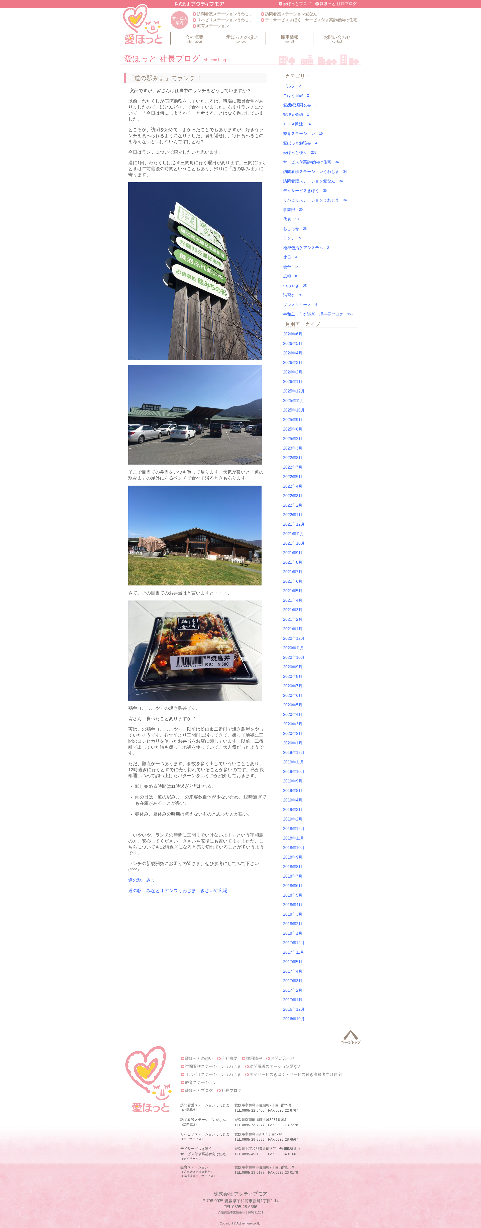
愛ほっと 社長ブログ (338, 4)
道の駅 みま (141, 880)
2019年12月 (294, 752)
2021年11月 (293, 534)
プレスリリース (300, 305)
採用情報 (290, 39)
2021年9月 (292, 553)
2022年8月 (292, 458)
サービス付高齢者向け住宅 (311, 162)
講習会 (293, 295)
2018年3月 (292, 914)
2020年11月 (293, 648)
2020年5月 (292, 705)
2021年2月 (292, 619)
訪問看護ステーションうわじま (225, 14)
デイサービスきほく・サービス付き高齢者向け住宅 (311, 20)
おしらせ (295, 229)
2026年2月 (292, 372)
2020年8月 (292, 676)
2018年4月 (292, 905)
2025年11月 (293, 400)
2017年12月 (294, 943)
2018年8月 (292, 867)
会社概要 (194, 39)
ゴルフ (292, 86)
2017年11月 (293, 952)
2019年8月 (292, 790)
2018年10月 (294, 848)
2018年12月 (294, 829)
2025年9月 (292, 420)
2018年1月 (292, 933)
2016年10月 (294, 1019)
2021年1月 (292, 629)
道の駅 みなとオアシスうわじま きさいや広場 (177, 890)
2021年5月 (292, 591)
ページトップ (351, 1037)
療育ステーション (213, 26)
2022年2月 (292, 505)
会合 (291, 267)
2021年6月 (292, 581)
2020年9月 (292, 667)
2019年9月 (292, 781)
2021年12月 (294, 524)
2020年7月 (292, 686)
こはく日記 (296, 95)
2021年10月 (294, 543)
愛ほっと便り (299, 152)
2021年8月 (292, 562)
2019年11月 (293, 762)
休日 (290, 257)
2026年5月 (292, 343)
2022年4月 (292, 486)
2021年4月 (292, 600)
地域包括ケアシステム (306, 248)
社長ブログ (231, 1091)
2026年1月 (292, 381)
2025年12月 (294, 391)
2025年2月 (292, 439)
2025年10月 (294, 410)
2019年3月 (292, 809)
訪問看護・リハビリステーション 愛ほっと (143, 25)
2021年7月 (292, 572)
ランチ (292, 238)
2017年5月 (292, 962)
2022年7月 (292, 467)
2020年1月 (292, 743)
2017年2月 (292, 990)
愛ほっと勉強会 (300, 143)
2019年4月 (292, 800)
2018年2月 (292, 924)
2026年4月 (292, 353)
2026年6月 (292, 334)
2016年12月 (294, 1009)
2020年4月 (292, 714)
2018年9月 (292, 857)
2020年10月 (294, 657)
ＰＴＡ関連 (297, 124)
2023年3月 (292, 448)
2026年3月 (292, 362)
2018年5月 (292, 895)
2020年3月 (292, 724)
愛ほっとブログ (297, 4)
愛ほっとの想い (242, 39)
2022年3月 (292, 496)
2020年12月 (294, 638)
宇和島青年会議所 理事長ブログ (317, 314)
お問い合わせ (337, 39)
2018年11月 (293, 838)
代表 (291, 219)
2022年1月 (292, 515)
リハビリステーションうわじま (225, 20)
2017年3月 (292, 981)
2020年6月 (292, 695)
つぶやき (295, 286)
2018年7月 (292, 876)
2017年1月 (292, 1000)
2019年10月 (294, 771)
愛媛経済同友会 (300, 105)
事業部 (293, 210)
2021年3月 (292, 610)
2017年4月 (292, 971)
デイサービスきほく (305, 190)
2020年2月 (292, 733)
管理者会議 (296, 114)
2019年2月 (292, 819)
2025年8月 (292, 429)
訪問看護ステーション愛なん (291, 14)
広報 (290, 276)
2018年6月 (292, 886)
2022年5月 (292, 477)
